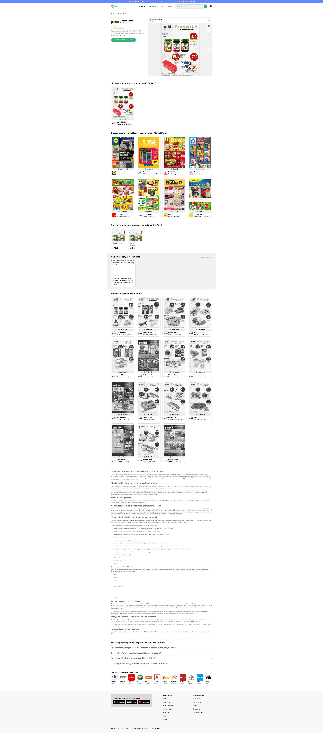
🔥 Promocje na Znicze (187, 1)
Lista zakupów (197, 702)
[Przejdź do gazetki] (209, 26)
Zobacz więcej (206, 257)
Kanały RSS (156, 728)
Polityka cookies (167, 709)
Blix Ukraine (196, 709)
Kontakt (170, 6)
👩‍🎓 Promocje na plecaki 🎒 (136, 1)
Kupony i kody (197, 698)
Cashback (196, 705)
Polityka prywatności (169, 705)
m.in (134, 571)
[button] (161, 647)
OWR (164, 716)
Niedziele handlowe (198, 712)
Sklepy (116, 13)
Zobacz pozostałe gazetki (123, 40)
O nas (164, 698)
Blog (163, 6)
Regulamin (166, 712)
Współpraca (166, 702)
